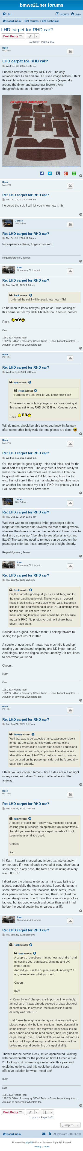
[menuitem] (7, 14)
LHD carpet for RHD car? (27, 29)
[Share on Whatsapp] (74, 173)
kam (19, 267)
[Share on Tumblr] (58, 173)
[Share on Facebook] (41, 173)
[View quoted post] (31, 295)
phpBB (29, 1142)
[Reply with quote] (70, 51)
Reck (5, 48)
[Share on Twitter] (49, 173)
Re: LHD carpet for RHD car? (25, 195)
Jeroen (19, 220)
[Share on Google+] (66, 173)
